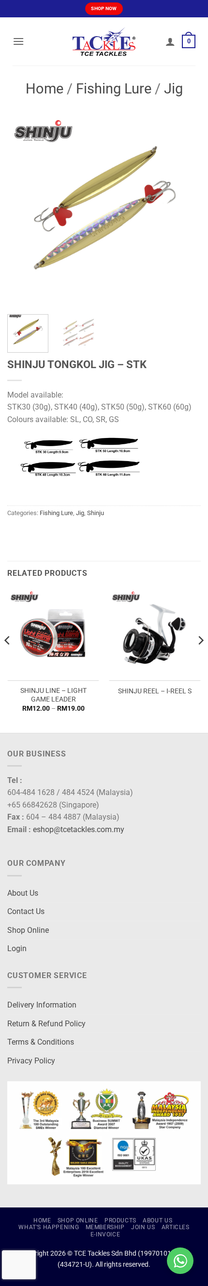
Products (120, 1220)
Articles (176, 1227)
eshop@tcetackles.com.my (78, 829)
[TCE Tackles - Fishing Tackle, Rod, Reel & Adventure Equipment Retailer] (104, 41)
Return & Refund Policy (46, 1023)
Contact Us (26, 911)
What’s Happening (48, 1227)
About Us (22, 893)
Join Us (143, 1227)
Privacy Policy (31, 1060)
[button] (18, 41)
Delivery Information (41, 1004)
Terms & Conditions (40, 1042)
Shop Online (28, 930)
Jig (173, 88)
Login (17, 948)
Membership (105, 1227)
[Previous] (23, 210)
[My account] (170, 41)
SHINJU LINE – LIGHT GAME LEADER (53, 695)
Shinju (95, 513)
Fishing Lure (113, 88)
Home (44, 88)
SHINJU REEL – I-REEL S (155, 691)
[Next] (184, 210)
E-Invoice (105, 1234)
